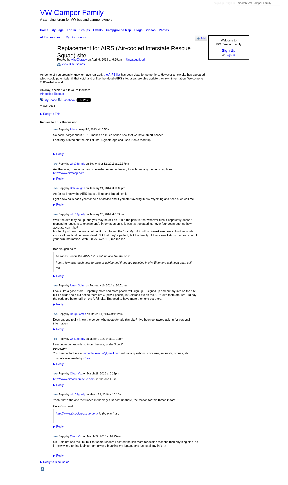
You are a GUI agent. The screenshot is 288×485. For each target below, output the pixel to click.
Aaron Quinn (77, 285)
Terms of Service (239, 479)
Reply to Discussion (54, 462)
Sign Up (219, 3)
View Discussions (73, 64)
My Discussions (76, 37)
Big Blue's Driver (74, 479)
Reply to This (50, 114)
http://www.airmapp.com (68, 173)
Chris (86, 358)
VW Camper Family (72, 12)
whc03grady (79, 59)
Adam (73, 129)
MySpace (51, 100)
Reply (58, 154)
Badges (198, 479)
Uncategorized (135, 59)
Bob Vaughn (77, 188)
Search (284, 3)
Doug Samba (78, 314)
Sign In (230, 3)
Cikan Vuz (76, 373)
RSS (42, 469)
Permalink (56, 129)
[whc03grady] (47, 58)
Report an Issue (216, 479)
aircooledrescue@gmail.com (101, 353)
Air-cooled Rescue (52, 93)
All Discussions (50, 37)
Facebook (69, 100)
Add (203, 38)
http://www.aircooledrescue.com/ (74, 379)
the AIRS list (112, 74)
